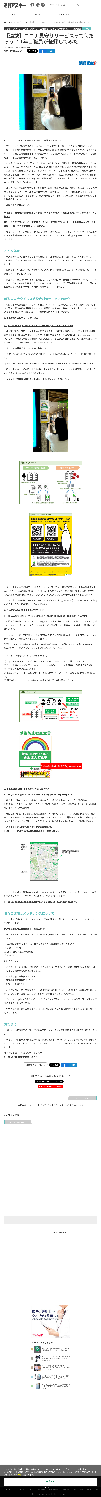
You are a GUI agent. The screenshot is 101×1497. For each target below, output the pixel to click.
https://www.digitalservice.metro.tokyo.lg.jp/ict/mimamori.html (38, 325)
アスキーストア (88, 14)
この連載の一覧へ (19, 1122)
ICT (63, 14)
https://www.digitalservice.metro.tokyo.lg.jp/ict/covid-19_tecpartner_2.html (45, 615)
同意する (50, 1481)
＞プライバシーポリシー (50, 1488)
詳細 (19, 1475)
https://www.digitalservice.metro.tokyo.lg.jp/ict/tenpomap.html (38, 794)
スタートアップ (38, 14)
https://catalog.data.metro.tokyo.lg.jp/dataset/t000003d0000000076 (40, 901)
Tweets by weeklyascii (59, 1232)
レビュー (20, 22)
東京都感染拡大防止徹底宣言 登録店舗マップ (39, 830)
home (9, 22)
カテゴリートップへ (83, 1098)
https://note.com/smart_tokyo (20, 1056)
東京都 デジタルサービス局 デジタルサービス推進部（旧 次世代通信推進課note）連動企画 (43, 28)
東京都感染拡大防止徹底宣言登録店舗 (34, 826)
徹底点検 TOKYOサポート (75, 279)
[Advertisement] (50, 1156)
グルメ (12, 14)
